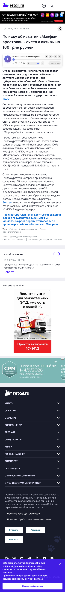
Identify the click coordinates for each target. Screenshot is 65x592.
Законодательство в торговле (23, 236)
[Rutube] (52, 558)
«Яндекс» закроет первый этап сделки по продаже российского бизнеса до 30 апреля (30, 222)
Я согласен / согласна (32, 586)
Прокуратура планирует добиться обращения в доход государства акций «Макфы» (32, 216)
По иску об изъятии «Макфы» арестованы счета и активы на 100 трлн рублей (36, 56)
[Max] (22, 558)
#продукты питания (12, 232)
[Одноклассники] (37, 558)
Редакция (35, 530)
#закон (42, 229)
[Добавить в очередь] (55, 56)
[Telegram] (29, 558)
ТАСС (6, 98)
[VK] (14, 558)
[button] (32, 403)
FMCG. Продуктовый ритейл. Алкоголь (45, 239)
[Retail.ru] (19, 6)
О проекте (13, 530)
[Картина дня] (43, 6)
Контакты (13, 539)
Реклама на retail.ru (13, 285)
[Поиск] (52, 5)
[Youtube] (44, 558)
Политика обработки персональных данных (29, 519)
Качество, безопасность (14, 239)
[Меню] (60, 5)
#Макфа (13, 229)
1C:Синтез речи (54, 63)
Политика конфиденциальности (24, 513)
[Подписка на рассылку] (7, 558)
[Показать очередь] (59, 56)
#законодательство (28, 229)
